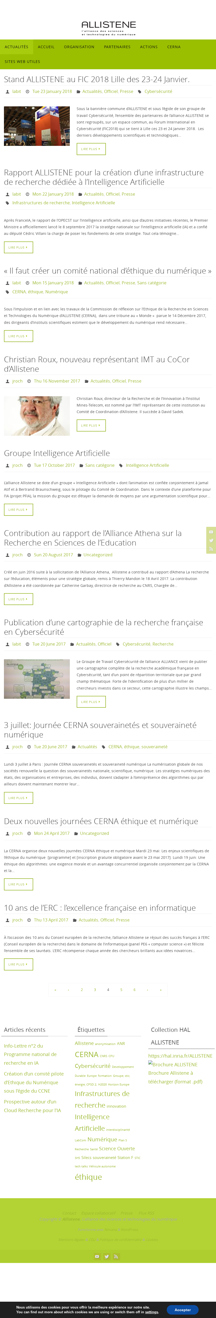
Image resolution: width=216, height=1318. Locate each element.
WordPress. (130, 1212)
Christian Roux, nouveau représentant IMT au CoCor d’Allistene (97, 357)
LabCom (80, 1122)
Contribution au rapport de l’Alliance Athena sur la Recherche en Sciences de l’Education (93, 527)
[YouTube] (210, 532)
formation (105, 1058)
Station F (125, 1139)
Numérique (56, 285)
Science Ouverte (117, 1131)
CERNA (19, 285)
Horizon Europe (118, 1066)
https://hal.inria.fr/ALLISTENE (180, 1038)
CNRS (103, 1038)
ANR (121, 1025)
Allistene (84, 1025)
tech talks (81, 1149)
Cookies (151, 1222)
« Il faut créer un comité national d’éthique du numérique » (108, 266)
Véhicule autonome (102, 1149)
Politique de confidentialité (120, 1222)
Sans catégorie (151, 278)
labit (16, 91)
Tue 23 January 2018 (52, 91)
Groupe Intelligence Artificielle (57, 444)
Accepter (183, 1310)
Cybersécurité (158, 91)
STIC (137, 1140)
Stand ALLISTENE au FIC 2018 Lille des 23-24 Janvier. (97, 79)
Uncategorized (98, 544)
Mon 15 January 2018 (53, 278)
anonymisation (105, 1026)
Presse (126, 91)
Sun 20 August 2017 (53, 544)
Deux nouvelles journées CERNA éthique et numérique (101, 806)
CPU (111, 1038)
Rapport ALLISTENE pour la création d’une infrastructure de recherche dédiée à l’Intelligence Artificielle (104, 176)
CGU (92, 1222)
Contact (69, 1195)
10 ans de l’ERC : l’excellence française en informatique (100, 891)
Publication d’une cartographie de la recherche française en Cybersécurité (103, 615)
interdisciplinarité (118, 1112)
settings (151, 1312)
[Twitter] (210, 540)
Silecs (86, 1139)
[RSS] (210, 549)
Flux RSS (146, 1195)
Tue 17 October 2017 (54, 456)
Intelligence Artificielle (93, 199)
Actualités (92, 91)
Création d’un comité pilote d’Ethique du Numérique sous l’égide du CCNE (34, 1064)
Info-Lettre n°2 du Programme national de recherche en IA (30, 1036)
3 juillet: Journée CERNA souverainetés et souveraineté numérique (100, 717)
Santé (94, 1131)
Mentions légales (71, 1222)
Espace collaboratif (98, 1195)
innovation (116, 1088)
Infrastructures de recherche (41, 199)
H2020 (102, 1066)
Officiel (111, 91)
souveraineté (154, 733)
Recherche (163, 632)
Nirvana (110, 1212)
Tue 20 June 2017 (49, 632)
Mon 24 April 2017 (52, 818)
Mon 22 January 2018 (53, 192)
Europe (92, 1058)
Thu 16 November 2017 (57, 373)
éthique (35, 285)
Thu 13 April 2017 (51, 903)
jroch (17, 373)
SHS (77, 1140)
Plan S (123, 1122)
